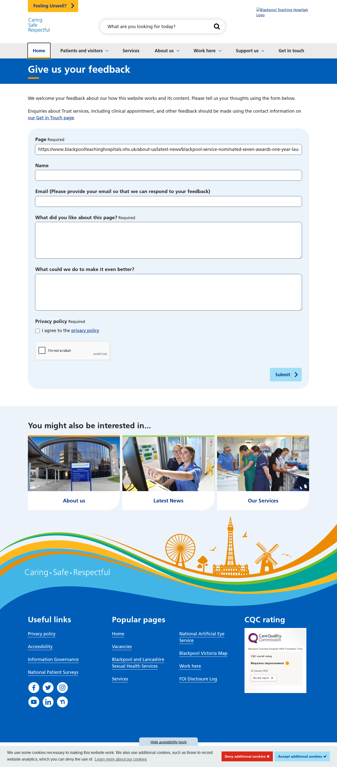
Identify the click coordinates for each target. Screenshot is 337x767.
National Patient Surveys (53, 672)
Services (131, 51)
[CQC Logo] (264, 642)
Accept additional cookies (299, 756)
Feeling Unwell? (50, 6)
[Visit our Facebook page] (34, 688)
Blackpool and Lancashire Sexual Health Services (138, 663)
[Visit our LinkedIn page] (48, 702)
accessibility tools (168, 742)
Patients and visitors (81, 51)
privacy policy (85, 330)
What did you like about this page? (76, 217)
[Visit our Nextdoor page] (62, 702)
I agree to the (70, 330)
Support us (247, 51)
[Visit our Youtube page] (34, 702)
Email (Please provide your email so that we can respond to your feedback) (122, 191)
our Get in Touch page (51, 118)
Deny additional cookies (244, 756)
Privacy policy (51, 321)
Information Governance (53, 659)
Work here (205, 51)
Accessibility (40, 646)
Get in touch (291, 51)
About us (164, 51)
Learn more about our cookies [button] (121, 759)
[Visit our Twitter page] (48, 688)
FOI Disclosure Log (198, 679)
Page (40, 139)
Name (42, 165)
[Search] (217, 26)
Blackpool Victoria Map (203, 653)
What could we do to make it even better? (84, 269)
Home (39, 51)
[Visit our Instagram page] (62, 688)
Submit (282, 374)
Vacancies (122, 646)
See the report (261, 678)
